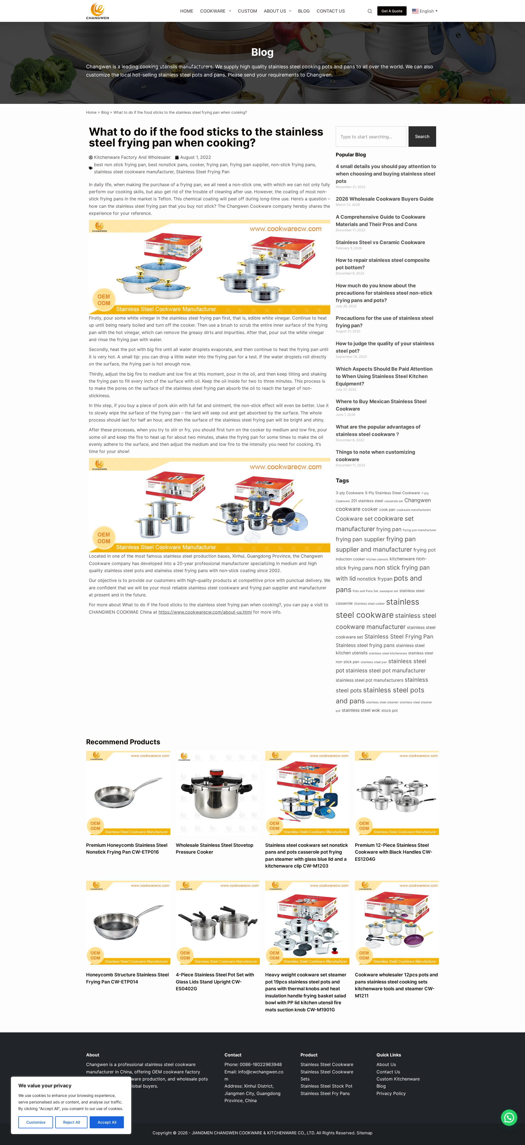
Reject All (71, 1122)
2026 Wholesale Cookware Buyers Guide (385, 199)
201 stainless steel (367, 501)
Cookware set (354, 518)
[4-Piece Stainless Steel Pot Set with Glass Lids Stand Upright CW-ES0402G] (218, 923)
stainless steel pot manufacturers (369, 680)
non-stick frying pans (293, 164)
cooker (197, 164)
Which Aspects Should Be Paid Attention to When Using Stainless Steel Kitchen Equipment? (384, 376)
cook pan (387, 509)
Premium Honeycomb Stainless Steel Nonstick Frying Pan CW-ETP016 (126, 848)
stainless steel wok (361, 710)
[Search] (370, 11)
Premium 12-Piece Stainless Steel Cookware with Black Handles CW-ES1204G (393, 852)
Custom (247, 11)
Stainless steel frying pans (365, 645)
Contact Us (331, 11)
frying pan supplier (249, 164)
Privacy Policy (391, 1093)
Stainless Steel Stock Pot (326, 1086)
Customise (35, 1122)
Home (186, 11)
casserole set (393, 501)
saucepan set (389, 591)
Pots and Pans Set (365, 591)
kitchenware (402, 558)
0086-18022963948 (261, 1064)
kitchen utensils (377, 559)
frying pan (217, 164)
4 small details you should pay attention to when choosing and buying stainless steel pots (386, 173)
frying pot (424, 550)
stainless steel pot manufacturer (385, 670)
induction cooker (350, 559)
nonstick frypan (374, 579)
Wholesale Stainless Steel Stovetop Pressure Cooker (214, 848)
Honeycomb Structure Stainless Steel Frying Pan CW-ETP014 (127, 978)
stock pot (389, 710)
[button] (509, 1117)
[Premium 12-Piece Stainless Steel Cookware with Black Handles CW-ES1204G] (397, 793)
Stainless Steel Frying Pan (202, 171)
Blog (304, 11)
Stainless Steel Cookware (327, 1064)
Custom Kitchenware (398, 1079)
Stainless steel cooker (369, 603)
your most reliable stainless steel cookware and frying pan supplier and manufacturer (238, 587)
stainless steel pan (374, 662)
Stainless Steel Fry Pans (325, 1093)
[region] (71, 1105)
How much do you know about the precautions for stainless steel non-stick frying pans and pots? (384, 293)
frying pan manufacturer (419, 530)
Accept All (107, 1122)
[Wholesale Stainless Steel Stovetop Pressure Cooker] (218, 793)
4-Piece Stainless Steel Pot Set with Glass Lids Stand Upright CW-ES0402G (215, 981)
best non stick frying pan (120, 164)
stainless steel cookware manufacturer (134, 171)
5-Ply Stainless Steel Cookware (392, 493)
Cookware (213, 11)
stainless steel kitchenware (388, 653)
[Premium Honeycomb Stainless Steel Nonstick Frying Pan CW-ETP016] (128, 793)
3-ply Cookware (350, 493)
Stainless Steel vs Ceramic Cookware (380, 242)
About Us (275, 11)
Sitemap (364, 1132)
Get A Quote (391, 11)
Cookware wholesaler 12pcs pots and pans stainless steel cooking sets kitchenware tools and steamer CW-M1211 (396, 985)
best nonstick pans (167, 164)
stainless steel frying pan (248, 420)
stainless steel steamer (382, 702)
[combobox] (371, 136)
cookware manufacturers (414, 510)
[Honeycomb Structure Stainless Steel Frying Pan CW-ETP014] (128, 923)
